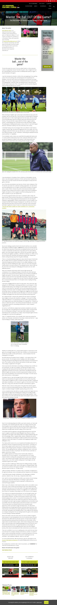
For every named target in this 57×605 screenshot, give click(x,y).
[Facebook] (46, 1)
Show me (47, 67)
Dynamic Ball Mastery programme (10, 540)
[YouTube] (52, 1)
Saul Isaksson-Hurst (6, 30)
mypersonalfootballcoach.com (10, 41)
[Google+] (54, 1)
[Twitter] (48, 1)
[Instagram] (50, 1)
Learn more (39, 602)
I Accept (46, 602)
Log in (49, 8)
